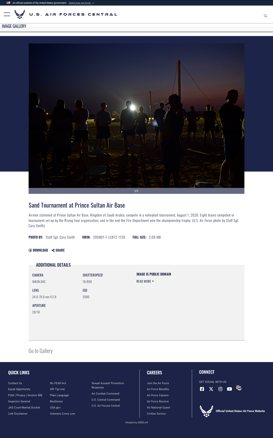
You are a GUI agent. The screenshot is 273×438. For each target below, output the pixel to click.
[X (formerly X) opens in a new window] (211, 389)
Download (40, 250)
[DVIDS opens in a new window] (238, 388)
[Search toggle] (266, 14)
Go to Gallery (41, 350)
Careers (154, 372)
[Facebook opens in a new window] (202, 389)
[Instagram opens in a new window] (220, 389)
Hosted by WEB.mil (136, 422)
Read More (144, 281)
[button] (82, 3)
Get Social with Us (212, 382)
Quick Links (18, 372)
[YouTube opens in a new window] (229, 389)
